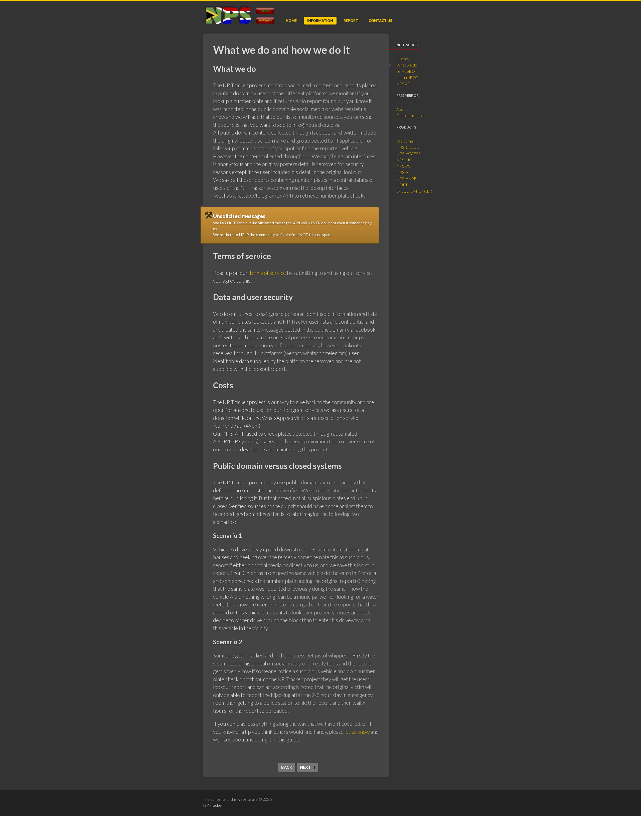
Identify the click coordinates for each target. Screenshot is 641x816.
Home (291, 21)
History (402, 58)
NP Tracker (213, 805)
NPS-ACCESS (408, 153)
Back (286, 767)
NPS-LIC (404, 159)
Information (320, 21)
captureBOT (407, 77)
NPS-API (404, 172)
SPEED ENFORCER (414, 191)
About (401, 109)
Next (305, 767)
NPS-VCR (404, 166)
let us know (357, 731)
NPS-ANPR (406, 178)
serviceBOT (406, 71)
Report (351, 21)
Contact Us (380, 21)
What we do (406, 65)
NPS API (403, 83)
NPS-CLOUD (408, 147)
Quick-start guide (411, 115)
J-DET (402, 184)
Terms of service (267, 273)
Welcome (404, 141)
